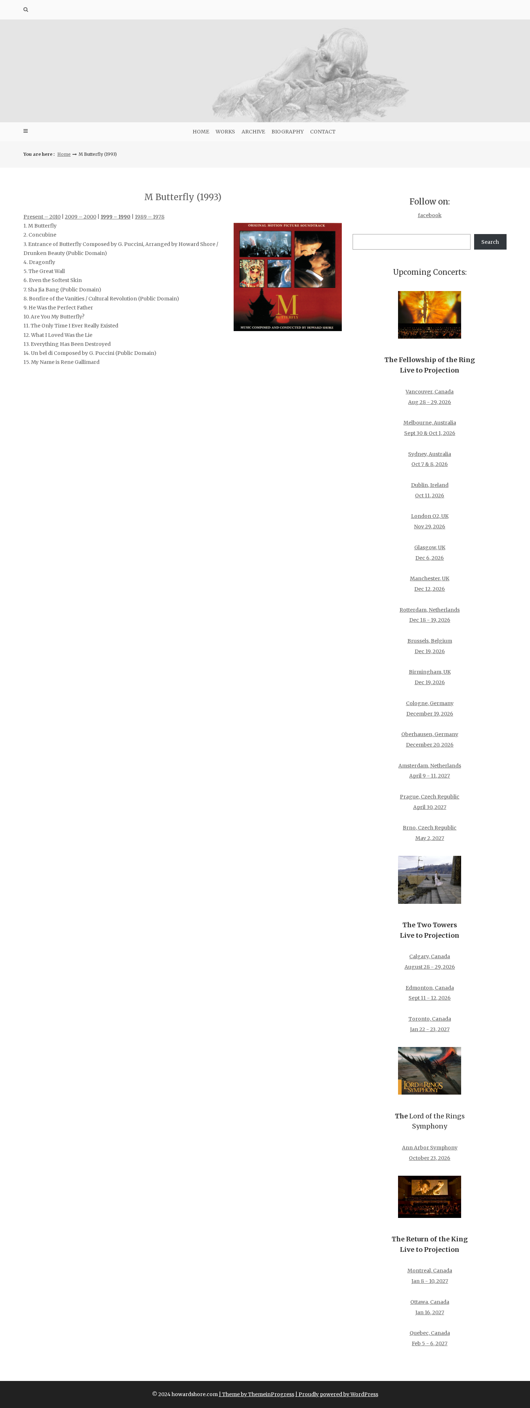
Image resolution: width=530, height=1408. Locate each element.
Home (201, 131)
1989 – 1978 (149, 217)
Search (490, 242)
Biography (287, 131)
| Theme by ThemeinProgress (256, 1394)
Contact (323, 131)
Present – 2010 (42, 217)
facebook (430, 215)
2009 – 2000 (80, 217)
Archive (253, 131)
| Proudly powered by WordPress (336, 1394)
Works (225, 131)
